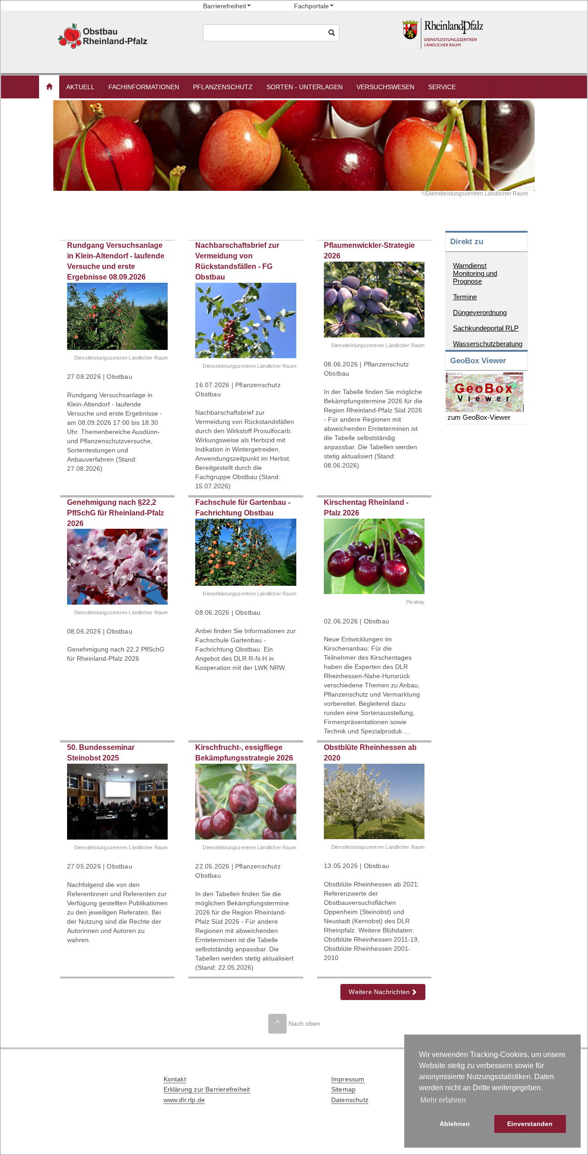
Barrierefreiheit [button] (224, 6)
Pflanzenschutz (223, 87)
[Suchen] (331, 32)
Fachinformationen (143, 87)
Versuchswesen (385, 87)
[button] (49, 86)
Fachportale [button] (311, 6)
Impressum (348, 1079)
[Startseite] (465, 33)
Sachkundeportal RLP (486, 328)
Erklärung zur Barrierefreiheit (207, 1089)
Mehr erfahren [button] (443, 1100)
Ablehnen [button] (455, 1123)
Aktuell (80, 87)
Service (442, 87)
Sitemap (343, 1089)
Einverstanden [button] (530, 1123)
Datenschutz (349, 1100)
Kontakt (175, 1079)
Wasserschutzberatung (487, 344)
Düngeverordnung (480, 312)
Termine (465, 297)
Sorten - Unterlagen (304, 87)
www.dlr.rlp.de (184, 1100)
